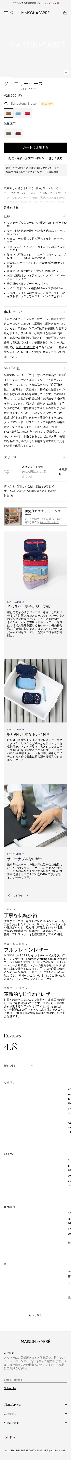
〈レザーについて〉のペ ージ (34, 978)
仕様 (7, 216)
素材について (13, 312)
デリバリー (12, 457)
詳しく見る (56, 158)
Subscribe (10, 1388)
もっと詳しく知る (49, 522)
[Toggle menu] (6, 13)
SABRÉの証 (12, 368)
